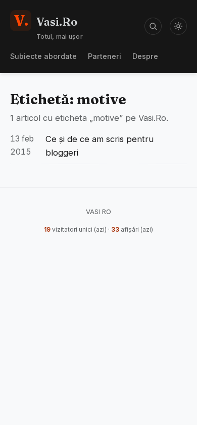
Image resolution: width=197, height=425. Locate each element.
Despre (145, 56)
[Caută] (153, 26)
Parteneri (104, 56)
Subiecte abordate (43, 56)
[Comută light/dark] (178, 26)
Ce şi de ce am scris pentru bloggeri (99, 146)
